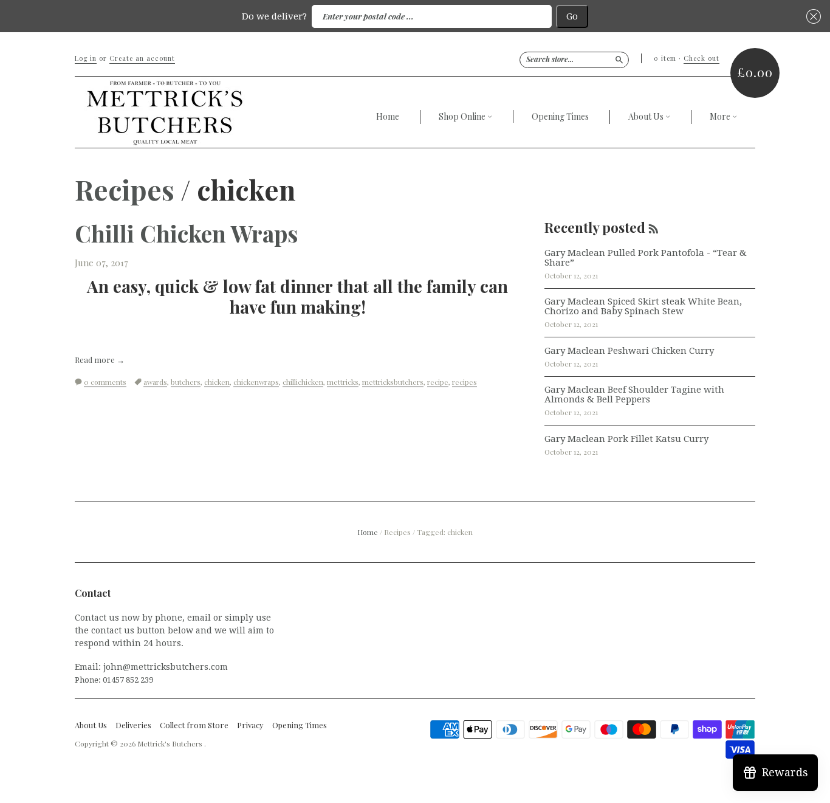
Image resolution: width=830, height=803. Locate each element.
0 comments (105, 382)
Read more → (100, 360)
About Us (646, 117)
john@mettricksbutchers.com (165, 667)
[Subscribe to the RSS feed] (653, 227)
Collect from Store (194, 725)
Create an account (142, 58)
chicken (217, 382)
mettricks (342, 382)
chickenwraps (256, 382)
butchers (186, 382)
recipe (437, 382)
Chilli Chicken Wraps (186, 233)
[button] (811, 17)
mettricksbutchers (393, 382)
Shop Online (463, 117)
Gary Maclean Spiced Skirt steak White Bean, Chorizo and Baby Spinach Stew (643, 306)
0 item (665, 58)
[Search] (619, 59)
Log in (86, 58)
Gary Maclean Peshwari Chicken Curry (629, 350)
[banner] (216, 112)
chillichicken (303, 382)
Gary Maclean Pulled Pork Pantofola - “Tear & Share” (645, 257)
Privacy (250, 725)
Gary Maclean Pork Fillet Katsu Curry (626, 438)
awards (155, 382)
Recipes (124, 189)
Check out (701, 58)
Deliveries (133, 725)
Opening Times (560, 117)
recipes (464, 382)
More (721, 117)
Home (387, 117)
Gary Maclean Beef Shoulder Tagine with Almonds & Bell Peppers (634, 394)
